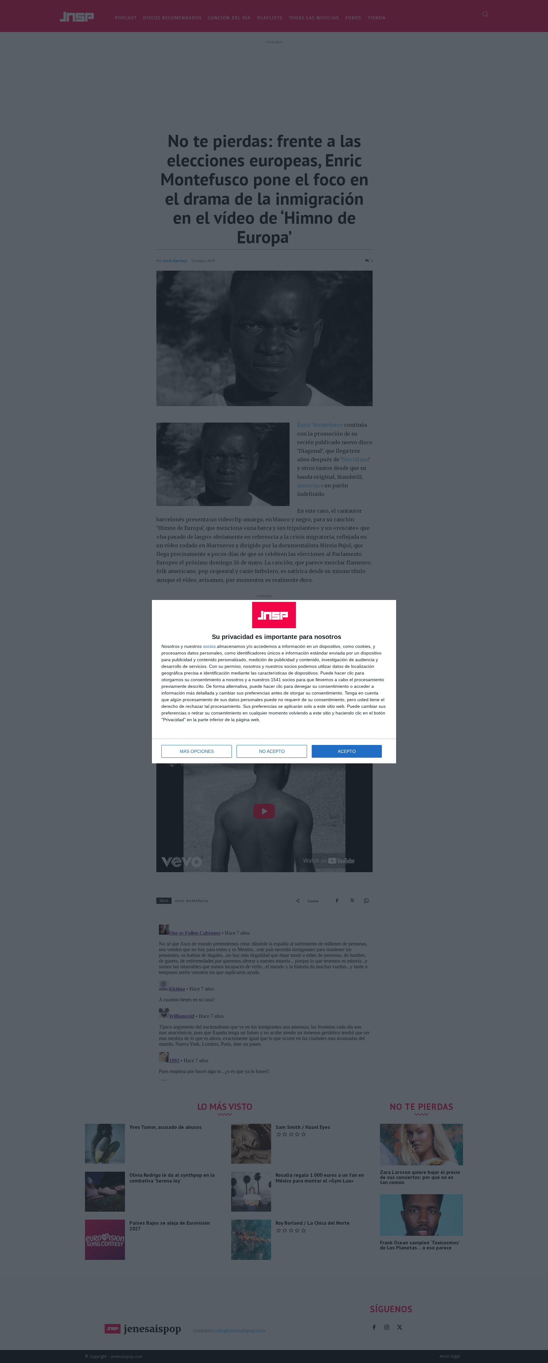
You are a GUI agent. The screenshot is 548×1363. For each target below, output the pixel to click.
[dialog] (274, 681)
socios (209, 646)
